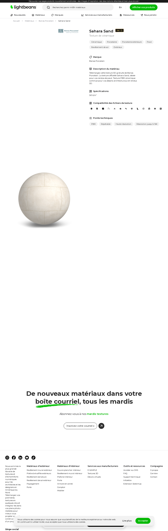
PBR (93, 124)
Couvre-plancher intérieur (69, 470)
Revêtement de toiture (36, 477)
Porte (29, 487)
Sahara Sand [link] (64, 21)
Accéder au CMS (130, 470)
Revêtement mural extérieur (39, 470)
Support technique (131, 477)
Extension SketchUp (132, 484)
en (120, 7)
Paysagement (33, 484)
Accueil (16, 21)
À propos (154, 470)
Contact (153, 477)
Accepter (143, 520)
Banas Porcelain (46, 21)
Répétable (105, 124)
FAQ (125, 473)
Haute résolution (123, 124)
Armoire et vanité (65, 484)
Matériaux (29, 21)
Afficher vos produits (143, 7)
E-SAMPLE (92, 470)
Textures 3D (93, 473)
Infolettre (127, 480)
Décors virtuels (94, 477)
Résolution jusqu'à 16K (146, 124)
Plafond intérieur (65, 477)
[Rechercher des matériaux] (48, 7)
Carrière (154, 473)
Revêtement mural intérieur (69, 473)
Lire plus (127, 520)
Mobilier (60, 490)
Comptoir (61, 487)
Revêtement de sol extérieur (39, 480)
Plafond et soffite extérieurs (39, 473)
